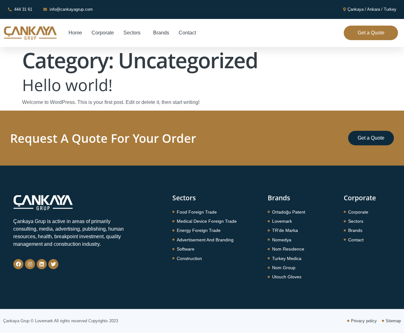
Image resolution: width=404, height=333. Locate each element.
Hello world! (67, 85)
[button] (371, 33)
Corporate (103, 32)
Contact (187, 32)
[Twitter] (53, 264)
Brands (161, 32)
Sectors (131, 32)
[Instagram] (30, 264)
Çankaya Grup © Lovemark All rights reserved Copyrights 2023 (60, 320)
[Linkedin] (42, 264)
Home (75, 32)
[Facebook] (18, 264)
